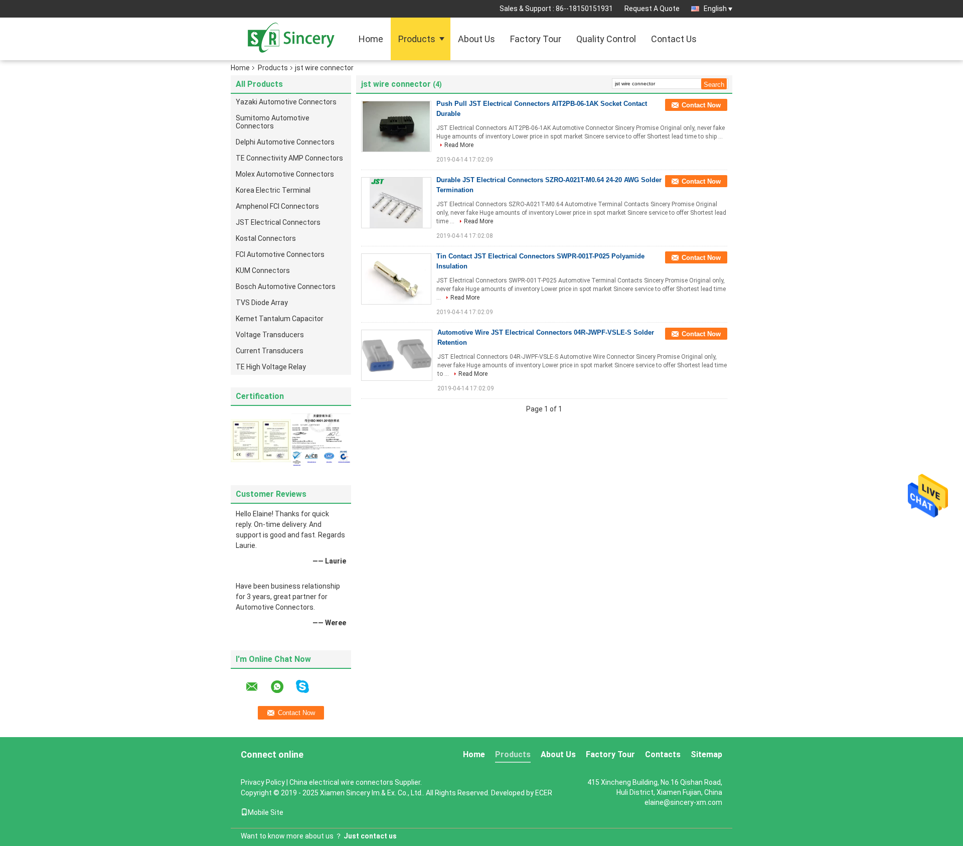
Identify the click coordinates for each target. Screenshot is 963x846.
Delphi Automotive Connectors (285, 142)
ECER (543, 793)
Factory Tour (535, 39)
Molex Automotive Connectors (285, 174)
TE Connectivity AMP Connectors (289, 158)
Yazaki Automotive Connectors (286, 102)
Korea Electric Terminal (273, 190)
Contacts (663, 754)
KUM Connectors (263, 270)
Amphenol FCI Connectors (277, 206)
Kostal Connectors (266, 238)
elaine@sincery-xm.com (683, 802)
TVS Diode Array (262, 303)
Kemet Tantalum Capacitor (280, 319)
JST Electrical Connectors (278, 222)
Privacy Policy (263, 782)
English (715, 9)
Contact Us (674, 39)
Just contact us (370, 836)
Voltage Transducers (270, 335)
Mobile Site (265, 812)
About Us (476, 39)
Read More (458, 145)
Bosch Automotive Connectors (286, 287)
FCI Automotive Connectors (280, 254)
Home (371, 39)
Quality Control (606, 39)
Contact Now (701, 105)
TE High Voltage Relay (271, 367)
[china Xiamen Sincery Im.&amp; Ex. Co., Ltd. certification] (261, 440)
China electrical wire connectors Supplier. (355, 782)
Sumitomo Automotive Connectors (272, 122)
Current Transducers (269, 351)
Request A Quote (652, 9)
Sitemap (706, 754)
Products (416, 39)
